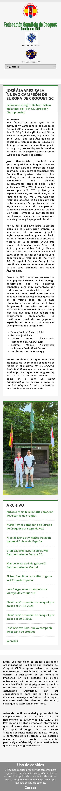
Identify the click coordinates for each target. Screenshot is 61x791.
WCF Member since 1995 (31, 62)
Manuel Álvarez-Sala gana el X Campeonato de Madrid (26, 565)
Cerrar (31, 787)
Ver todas (12, 640)
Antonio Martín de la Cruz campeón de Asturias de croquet (30, 513)
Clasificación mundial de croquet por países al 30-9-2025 (30, 617)
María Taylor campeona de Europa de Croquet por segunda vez (29, 526)
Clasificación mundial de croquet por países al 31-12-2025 (30, 604)
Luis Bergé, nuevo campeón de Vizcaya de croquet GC (27, 591)
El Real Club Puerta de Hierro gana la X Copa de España (29, 578)
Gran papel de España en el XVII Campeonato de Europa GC (27, 552)
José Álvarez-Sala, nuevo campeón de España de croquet (29, 629)
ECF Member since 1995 (31, 46)
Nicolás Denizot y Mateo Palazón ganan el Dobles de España (29, 539)
